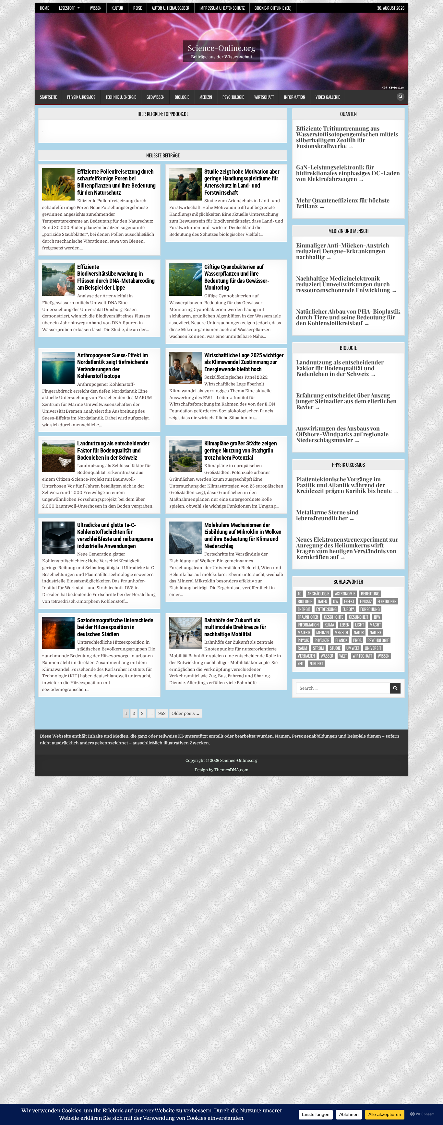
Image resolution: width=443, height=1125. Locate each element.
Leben (344, 625)
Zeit (301, 663)
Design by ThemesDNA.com (221, 770)
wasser (327, 656)
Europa (348, 609)
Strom (318, 648)
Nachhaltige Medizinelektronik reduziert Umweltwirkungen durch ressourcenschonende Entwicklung (346, 284)
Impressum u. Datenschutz (222, 8)
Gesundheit (358, 617)
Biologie (182, 97)
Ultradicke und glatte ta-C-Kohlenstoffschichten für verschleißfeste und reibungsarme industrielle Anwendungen (115, 535)
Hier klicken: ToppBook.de (163, 113)
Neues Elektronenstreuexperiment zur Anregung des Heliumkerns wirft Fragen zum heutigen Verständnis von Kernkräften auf (347, 548)
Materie (304, 632)
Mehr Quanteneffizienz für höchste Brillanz (342, 203)
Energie (304, 609)
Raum (302, 648)
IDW (377, 617)
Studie (335, 648)
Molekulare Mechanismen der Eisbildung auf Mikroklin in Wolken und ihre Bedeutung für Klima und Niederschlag (242, 535)
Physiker (322, 640)
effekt (349, 601)
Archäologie (318, 594)
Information (294, 97)
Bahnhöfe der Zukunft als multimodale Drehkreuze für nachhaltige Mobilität (235, 627)
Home (44, 8)
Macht (375, 625)
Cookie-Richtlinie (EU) (273, 8)
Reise (137, 8)
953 (162, 713)
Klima (329, 625)
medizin (322, 632)
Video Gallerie (328, 97)
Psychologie (233, 97)
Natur (359, 632)
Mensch (341, 632)
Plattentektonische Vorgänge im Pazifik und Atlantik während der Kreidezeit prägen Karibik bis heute (347, 485)
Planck (341, 640)
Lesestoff (67, 8)
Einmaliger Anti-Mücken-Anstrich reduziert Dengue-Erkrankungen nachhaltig (342, 251)
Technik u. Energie (121, 97)
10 (300, 594)
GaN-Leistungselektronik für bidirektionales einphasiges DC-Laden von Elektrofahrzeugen (348, 173)
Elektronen (387, 601)
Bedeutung (370, 594)
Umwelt (352, 648)
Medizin (205, 97)
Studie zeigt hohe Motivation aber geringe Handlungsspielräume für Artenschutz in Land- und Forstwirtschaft (242, 182)
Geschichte (333, 617)
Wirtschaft (264, 97)
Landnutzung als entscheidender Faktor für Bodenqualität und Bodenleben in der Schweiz (113, 450)
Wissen (96, 8)
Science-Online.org (222, 47)
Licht (359, 625)
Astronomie (345, 594)
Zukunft (316, 663)
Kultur (117, 8)
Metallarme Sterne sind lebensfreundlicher (327, 515)
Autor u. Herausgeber (170, 8)
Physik (303, 640)
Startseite (48, 97)
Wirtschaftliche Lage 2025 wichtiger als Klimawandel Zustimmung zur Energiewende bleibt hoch (244, 362)
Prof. (357, 640)
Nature (375, 632)
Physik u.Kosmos (81, 97)
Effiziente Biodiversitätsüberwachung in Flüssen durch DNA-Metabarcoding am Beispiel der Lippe (116, 277)
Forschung (370, 609)
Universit (373, 648)
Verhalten (306, 656)
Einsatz (366, 601)
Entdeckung (326, 609)
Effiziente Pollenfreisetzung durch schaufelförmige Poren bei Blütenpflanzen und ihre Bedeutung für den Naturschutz (116, 182)
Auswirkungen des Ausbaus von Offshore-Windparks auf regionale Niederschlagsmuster (342, 434)
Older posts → (186, 713)
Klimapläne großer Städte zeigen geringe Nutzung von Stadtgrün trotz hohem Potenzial (240, 450)
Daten (322, 601)
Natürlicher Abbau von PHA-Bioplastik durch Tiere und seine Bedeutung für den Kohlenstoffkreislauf (348, 317)
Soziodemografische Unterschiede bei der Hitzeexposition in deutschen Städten (115, 627)
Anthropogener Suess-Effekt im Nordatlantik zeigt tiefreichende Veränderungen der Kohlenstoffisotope (112, 366)
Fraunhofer (308, 617)
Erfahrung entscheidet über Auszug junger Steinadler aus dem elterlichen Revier (346, 401)
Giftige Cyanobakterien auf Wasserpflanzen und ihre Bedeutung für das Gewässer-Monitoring (236, 277)
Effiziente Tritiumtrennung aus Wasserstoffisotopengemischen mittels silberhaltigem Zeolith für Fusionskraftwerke (347, 137)
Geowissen (155, 97)
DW (335, 601)
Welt (343, 656)
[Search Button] (400, 97)
